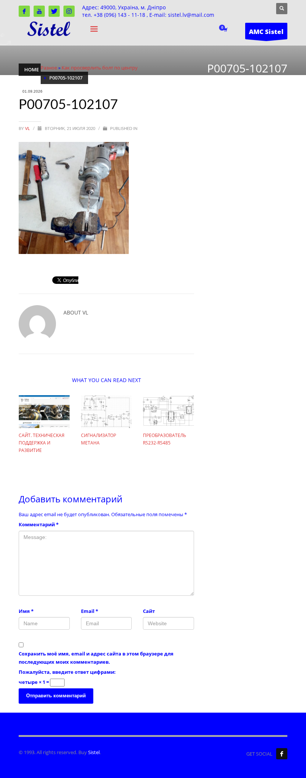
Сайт (149, 611)
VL (28, 129)
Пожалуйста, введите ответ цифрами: (67, 672)
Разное (49, 67)
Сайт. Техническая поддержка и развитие (42, 442)
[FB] (281, 753)
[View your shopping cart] (225, 29)
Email (89, 611)
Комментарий (39, 524)
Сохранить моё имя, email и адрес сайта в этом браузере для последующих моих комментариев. (96, 657)
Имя (26, 611)
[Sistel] (24, 11)
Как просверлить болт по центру (100, 67)
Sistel (94, 752)
